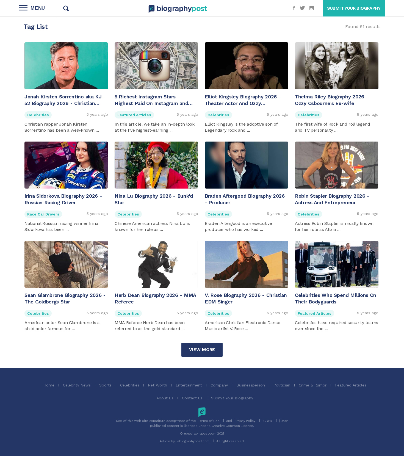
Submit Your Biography (232, 398)
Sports (105, 385)
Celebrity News (77, 385)
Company (219, 385)
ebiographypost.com (193, 441)
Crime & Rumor (312, 385)
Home (48, 385)
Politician (281, 385)
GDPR (267, 421)
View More (202, 349)
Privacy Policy (244, 421)
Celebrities (38, 115)
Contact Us (192, 398)
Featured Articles (134, 115)
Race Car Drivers (43, 214)
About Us (164, 398)
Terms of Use (208, 421)
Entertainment (189, 385)
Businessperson (250, 385)
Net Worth (157, 385)
